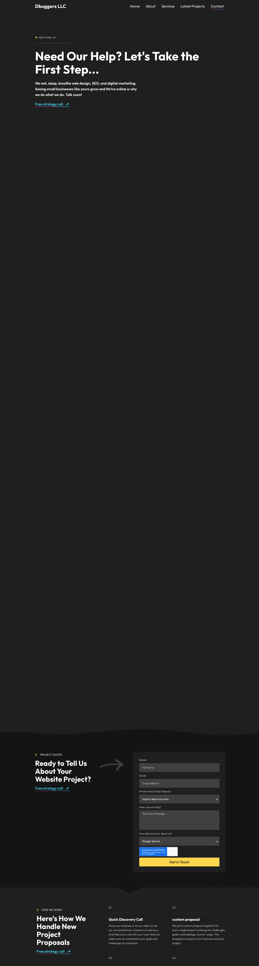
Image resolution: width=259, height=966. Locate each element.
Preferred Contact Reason (155, 791)
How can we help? (150, 807)
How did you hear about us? (155, 833)
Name (142, 760)
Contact (217, 6)
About (151, 6)
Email (142, 775)
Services (168, 6)
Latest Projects (193, 6)
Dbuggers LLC (50, 6)
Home (135, 6)
